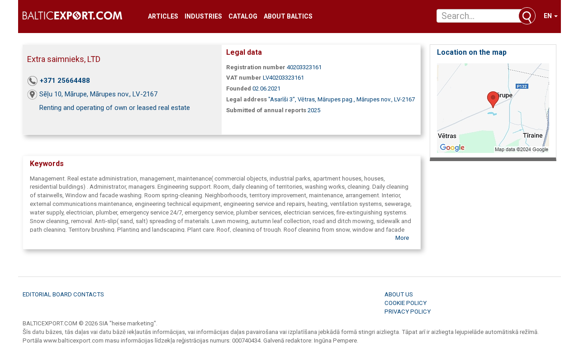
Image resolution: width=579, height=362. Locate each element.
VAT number (243, 77)
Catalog (242, 16)
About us (398, 294)
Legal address (246, 99)
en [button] (548, 15)
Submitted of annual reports (266, 110)
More (402, 237)
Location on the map (472, 52)
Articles (163, 16)
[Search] (527, 15)
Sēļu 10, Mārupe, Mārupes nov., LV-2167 (98, 94)
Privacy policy (407, 311)
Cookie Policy (405, 303)
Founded (238, 88)
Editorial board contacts (63, 294)
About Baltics (288, 16)
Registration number (255, 67)
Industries (203, 16)
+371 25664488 (65, 80)
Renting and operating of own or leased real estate (114, 108)
